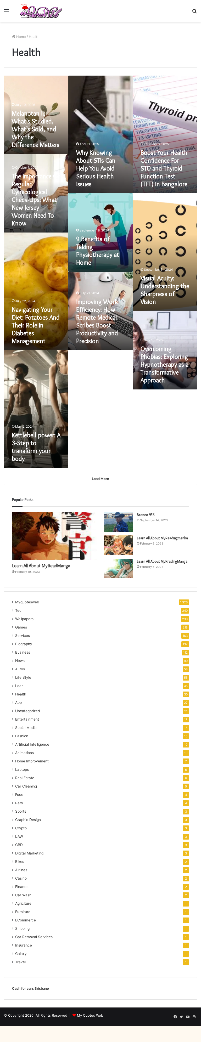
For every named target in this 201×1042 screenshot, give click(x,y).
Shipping (22, 928)
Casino (21, 878)
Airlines (21, 870)
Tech (19, 610)
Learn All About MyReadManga (41, 566)
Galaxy (21, 954)
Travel (20, 962)
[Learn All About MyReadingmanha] (118, 545)
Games (21, 627)
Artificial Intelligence (32, 744)
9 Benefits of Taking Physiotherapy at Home (97, 250)
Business (22, 652)
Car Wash (23, 895)
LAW (19, 836)
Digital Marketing (29, 853)
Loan (19, 686)
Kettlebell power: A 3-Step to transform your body (36, 446)
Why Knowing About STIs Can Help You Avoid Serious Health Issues (95, 168)
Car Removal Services (34, 937)
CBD (19, 845)
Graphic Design (28, 820)
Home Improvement (32, 761)
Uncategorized (27, 711)
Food (19, 794)
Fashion (21, 736)
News (20, 661)
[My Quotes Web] (41, 11)
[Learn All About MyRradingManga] (118, 568)
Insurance (23, 945)
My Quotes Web (90, 1015)
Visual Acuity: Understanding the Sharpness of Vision (165, 289)
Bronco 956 (145, 514)
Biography (23, 644)
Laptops (22, 769)
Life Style (23, 677)
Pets (19, 803)
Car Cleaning (26, 786)
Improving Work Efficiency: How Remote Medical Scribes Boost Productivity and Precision (97, 321)
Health (20, 694)
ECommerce (25, 920)
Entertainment (27, 719)
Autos (20, 669)
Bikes (19, 861)
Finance (22, 887)
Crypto (21, 828)
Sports (20, 811)
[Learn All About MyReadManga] (54, 536)
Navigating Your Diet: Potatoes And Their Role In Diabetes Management (36, 325)
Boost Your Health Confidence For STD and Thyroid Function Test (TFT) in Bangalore (164, 168)
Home (20, 37)
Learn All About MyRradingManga (162, 561)
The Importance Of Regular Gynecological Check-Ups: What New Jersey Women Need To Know (36, 199)
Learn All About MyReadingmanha (162, 538)
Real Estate (24, 778)
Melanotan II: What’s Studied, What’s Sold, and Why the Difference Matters (35, 129)
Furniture (22, 912)
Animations (24, 753)
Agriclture (23, 903)
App (18, 702)
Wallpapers (24, 619)
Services (22, 635)
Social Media (26, 728)
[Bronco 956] (118, 522)
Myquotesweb (27, 602)
